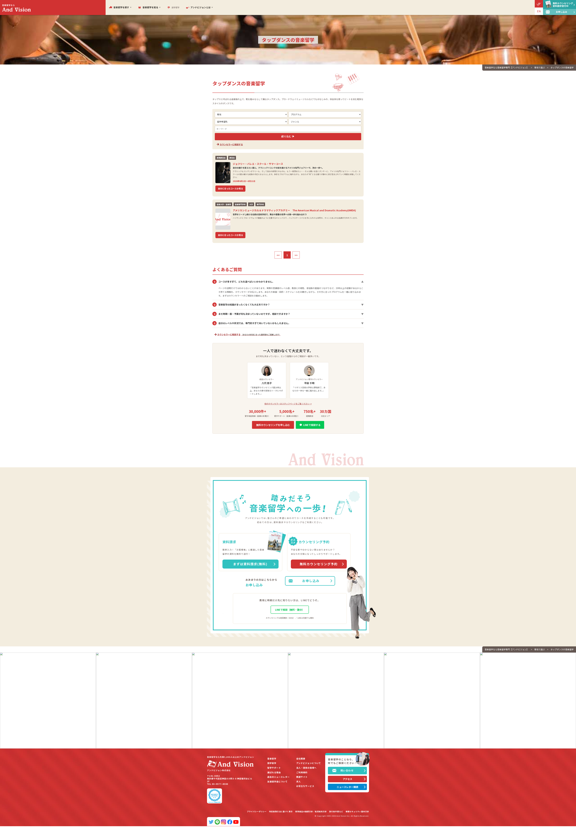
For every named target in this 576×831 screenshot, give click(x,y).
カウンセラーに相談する (231, 144)
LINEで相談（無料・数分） (289, 609)
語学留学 (271, 763)
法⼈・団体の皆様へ (306, 767)
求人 (298, 781)
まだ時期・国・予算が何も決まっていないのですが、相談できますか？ (289, 314)
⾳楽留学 (271, 758)
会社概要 (300, 758)
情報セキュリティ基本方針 (357, 811)
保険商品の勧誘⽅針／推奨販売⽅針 (311, 811)
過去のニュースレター (278, 777)
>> (296, 255)
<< (278, 255)
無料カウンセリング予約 (319, 564)
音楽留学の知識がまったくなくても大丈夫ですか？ (289, 304)
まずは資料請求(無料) (250, 564)
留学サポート (274, 767)
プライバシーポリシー (257, 811)
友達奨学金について (277, 781)
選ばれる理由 (274, 772)
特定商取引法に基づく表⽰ (281, 811)
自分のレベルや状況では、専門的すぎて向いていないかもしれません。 (289, 323)
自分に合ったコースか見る (230, 188)
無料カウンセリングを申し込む (273, 425)
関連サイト (302, 777)
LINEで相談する (312, 425)
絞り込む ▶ (288, 136)
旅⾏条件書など (336, 811)
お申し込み (311, 580)
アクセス (347, 779)
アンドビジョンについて (308, 763)
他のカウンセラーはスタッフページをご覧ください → (288, 403)
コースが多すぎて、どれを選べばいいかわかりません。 (289, 282)
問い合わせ (347, 770)
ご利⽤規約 (302, 772)
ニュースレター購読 (347, 787)
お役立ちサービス (305, 786)
